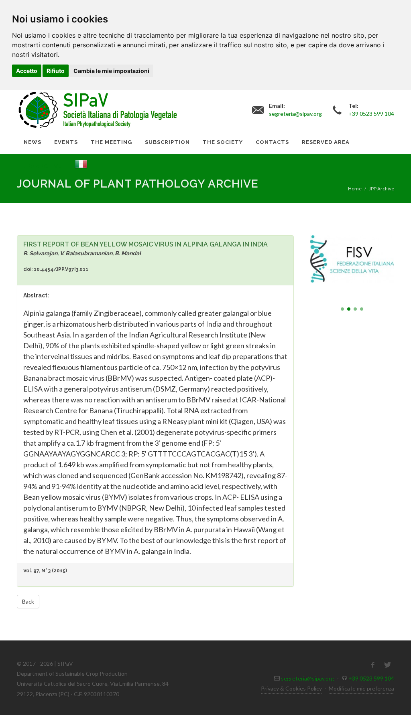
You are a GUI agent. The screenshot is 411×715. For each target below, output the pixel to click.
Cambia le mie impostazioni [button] (111, 70)
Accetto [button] (26, 70)
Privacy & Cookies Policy (291, 688)
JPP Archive (381, 189)
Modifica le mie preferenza (361, 688)
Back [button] (28, 601)
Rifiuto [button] (56, 70)
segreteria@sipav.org (307, 678)
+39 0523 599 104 (371, 678)
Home (355, 189)
